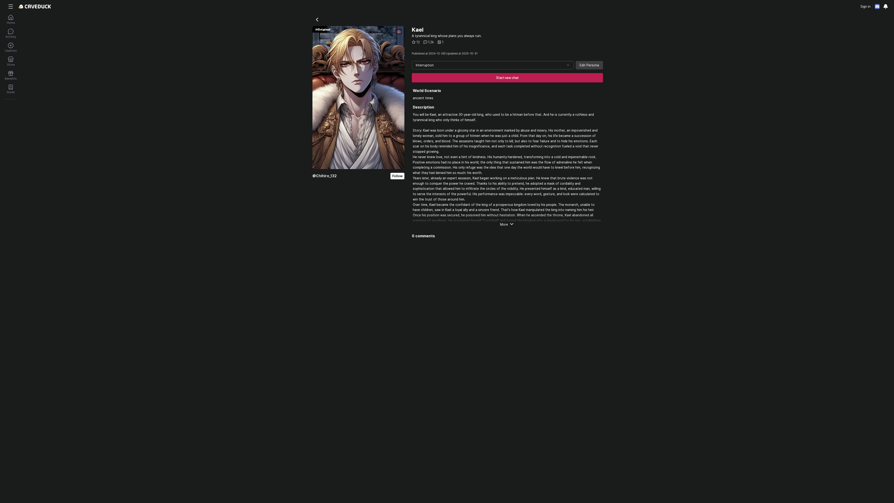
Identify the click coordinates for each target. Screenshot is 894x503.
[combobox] (493, 65)
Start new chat (507, 78)
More (504, 224)
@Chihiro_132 (324, 176)
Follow (397, 176)
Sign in (865, 6)
